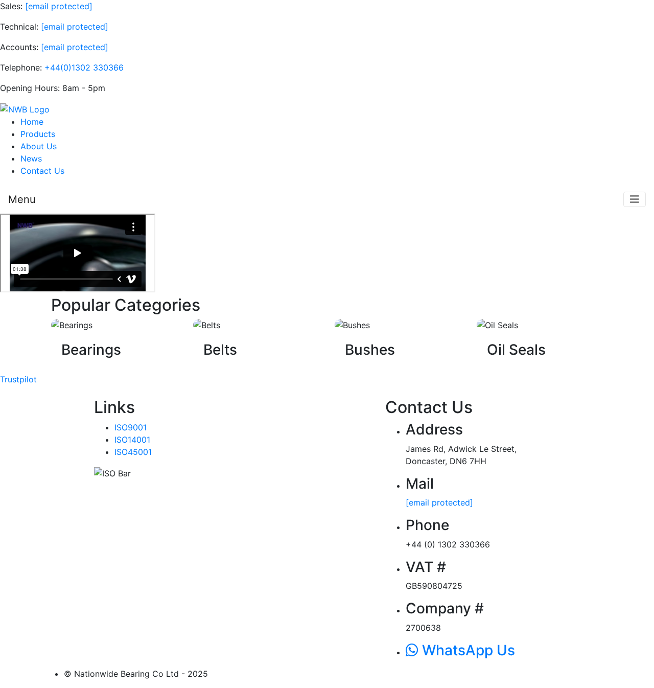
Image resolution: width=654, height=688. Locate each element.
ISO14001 (132, 439)
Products (37, 134)
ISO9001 (130, 427)
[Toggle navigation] (634, 199)
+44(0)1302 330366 (84, 67)
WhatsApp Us (466, 650)
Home (31, 122)
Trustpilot (18, 379)
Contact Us (42, 171)
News (31, 158)
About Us (38, 146)
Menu (22, 199)
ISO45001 (133, 452)
